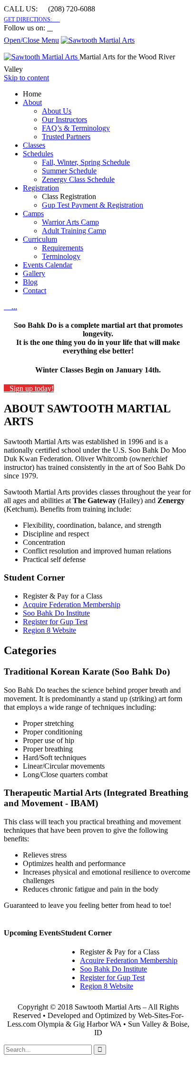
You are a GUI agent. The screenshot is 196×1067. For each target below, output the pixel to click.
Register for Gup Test (55, 622)
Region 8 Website (49, 630)
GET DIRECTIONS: (32, 19)
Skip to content (26, 78)
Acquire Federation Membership (71, 604)
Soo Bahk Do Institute (56, 613)
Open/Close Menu (31, 40)
